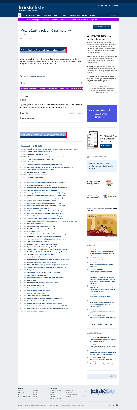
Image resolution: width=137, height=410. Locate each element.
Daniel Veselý (101, 258)
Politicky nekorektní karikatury (102, 209)
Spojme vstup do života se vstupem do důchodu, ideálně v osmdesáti (101, 272)
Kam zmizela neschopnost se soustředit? (39, 290)
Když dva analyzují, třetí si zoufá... (46, 229)
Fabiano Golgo (101, 315)
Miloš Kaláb (30, 265)
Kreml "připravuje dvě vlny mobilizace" (102, 364)
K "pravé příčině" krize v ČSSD (48, 244)
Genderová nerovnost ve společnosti (34, 76)
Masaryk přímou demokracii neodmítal (38, 288)
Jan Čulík (30, 172)
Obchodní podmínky (55, 398)
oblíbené (80, 113)
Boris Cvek (30, 167)
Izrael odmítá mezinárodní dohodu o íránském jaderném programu (46, 216)
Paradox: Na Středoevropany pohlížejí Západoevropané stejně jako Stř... (47, 182)
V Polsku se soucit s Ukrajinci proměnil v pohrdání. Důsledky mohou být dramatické (102, 253)
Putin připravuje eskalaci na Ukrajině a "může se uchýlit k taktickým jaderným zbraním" (103, 353)
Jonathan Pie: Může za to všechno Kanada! (102, 312)
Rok (106, 324)
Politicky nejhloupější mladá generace (38, 208)
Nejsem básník (44, 275)
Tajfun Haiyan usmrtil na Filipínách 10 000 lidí (41, 170)
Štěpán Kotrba (31, 221)
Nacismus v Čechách (39, 172)
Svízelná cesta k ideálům (45, 152)
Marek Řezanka (32, 152)
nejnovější (72, 113)
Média (35, 394)
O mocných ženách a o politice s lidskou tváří (41, 159)
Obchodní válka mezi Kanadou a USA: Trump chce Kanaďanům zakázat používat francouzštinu (102, 304)
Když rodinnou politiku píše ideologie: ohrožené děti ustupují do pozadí (103, 340)
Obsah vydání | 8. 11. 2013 (31, 145)
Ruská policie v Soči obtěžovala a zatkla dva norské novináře (44, 303)
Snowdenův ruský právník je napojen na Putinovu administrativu (45, 277)
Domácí (35, 390)
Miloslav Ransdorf (32, 283)
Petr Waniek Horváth (103, 337)
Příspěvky (92, 15)
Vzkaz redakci (69, 392)
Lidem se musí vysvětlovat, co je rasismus (40, 180)
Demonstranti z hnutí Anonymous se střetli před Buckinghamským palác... (48, 308)
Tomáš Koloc (31, 242)
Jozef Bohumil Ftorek (33, 275)
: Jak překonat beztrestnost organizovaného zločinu (45, 213)
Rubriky (64, 15)
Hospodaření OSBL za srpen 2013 (37, 311)
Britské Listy (103, 392)
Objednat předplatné (102, 27)
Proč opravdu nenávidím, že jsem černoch (39, 185)
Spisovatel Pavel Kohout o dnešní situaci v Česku (41, 262)
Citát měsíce (31, 162)
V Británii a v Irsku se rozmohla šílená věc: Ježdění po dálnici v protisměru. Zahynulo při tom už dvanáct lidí (102, 289)
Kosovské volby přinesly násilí (36, 293)
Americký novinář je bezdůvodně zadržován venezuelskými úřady (46, 193)
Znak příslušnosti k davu (34, 231)
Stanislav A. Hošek (32, 244)
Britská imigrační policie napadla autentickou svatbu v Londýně (45, 203)
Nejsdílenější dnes (94, 333)
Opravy (52, 394)
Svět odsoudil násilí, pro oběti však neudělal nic (40, 301)
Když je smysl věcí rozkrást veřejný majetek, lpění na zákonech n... (54, 167)
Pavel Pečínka (31, 252)
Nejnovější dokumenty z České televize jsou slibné (54, 259)
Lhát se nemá (40, 285)
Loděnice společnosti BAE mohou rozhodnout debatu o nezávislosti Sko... (48, 306)
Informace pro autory (71, 394)
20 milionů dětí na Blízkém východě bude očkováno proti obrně (45, 218)
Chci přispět (105, 146)
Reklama (52, 396)
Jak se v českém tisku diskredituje (44, 254)
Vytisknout (26, 83)
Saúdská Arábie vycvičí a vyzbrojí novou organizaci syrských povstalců (47, 249)
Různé (35, 396)
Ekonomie (21, 392)
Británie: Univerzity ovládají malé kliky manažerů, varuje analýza (45, 198)
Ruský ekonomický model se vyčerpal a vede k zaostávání (45, 164)
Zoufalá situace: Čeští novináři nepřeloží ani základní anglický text (52, 234)
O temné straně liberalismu (99, 260)
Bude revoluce (31, 280)
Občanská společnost (24, 396)
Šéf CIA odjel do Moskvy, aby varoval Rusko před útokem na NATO (102, 347)
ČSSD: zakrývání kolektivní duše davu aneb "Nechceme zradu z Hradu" (56, 221)
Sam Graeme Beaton (33, 259)
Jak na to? (92, 168)
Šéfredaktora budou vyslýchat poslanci (41, 200)
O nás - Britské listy (55, 390)
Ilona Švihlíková (32, 149)
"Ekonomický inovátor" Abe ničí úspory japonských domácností (45, 239)
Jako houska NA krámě (42, 295)
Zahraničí (20, 390)
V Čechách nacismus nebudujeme (38, 175)
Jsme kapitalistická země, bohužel (48, 283)
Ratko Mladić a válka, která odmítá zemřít (103, 317)
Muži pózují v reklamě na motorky (36, 270)
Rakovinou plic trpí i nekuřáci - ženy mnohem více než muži (51, 265)
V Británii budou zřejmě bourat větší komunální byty (42, 190)
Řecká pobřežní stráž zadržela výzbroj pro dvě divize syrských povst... (47, 187)
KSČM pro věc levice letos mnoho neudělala (48, 236)
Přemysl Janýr (31, 285)
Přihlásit (114, 6)
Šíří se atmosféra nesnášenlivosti (37, 177)
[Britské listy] (43, 50)
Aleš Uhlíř (30, 195)
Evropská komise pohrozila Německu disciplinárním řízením (44, 298)
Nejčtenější (91, 245)
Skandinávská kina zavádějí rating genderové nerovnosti (43, 272)
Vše (110, 324)
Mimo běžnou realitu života (35, 257)
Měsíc (100, 324)
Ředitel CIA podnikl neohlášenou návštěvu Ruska (102, 265)
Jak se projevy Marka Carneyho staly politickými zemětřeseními (100, 297)
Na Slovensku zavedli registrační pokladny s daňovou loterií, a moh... (46, 206)
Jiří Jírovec (30, 254)
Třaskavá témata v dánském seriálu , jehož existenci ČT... (46, 157)
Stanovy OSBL (69, 390)
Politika (35, 392)
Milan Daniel (31, 154)
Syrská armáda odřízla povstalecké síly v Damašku (42, 247)
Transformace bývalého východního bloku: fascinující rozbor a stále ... (58, 149)
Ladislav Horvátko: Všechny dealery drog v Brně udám (52, 252)
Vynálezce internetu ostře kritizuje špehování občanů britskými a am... (47, 267)
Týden (94, 324)
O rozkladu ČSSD (39, 224)
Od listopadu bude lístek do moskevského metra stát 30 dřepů (45, 211)
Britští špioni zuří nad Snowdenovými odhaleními (41, 226)
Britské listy (32, 8)
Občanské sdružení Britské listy (38, 405)
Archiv (39, 15)
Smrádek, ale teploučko (42, 154)
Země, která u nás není (42, 242)
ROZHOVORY (47, 15)
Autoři (84, 15)
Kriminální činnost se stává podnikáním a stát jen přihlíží (50, 195)
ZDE (55, 64)
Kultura (20, 394)
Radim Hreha (31, 236)
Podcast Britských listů (99, 156)
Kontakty (52, 392)
